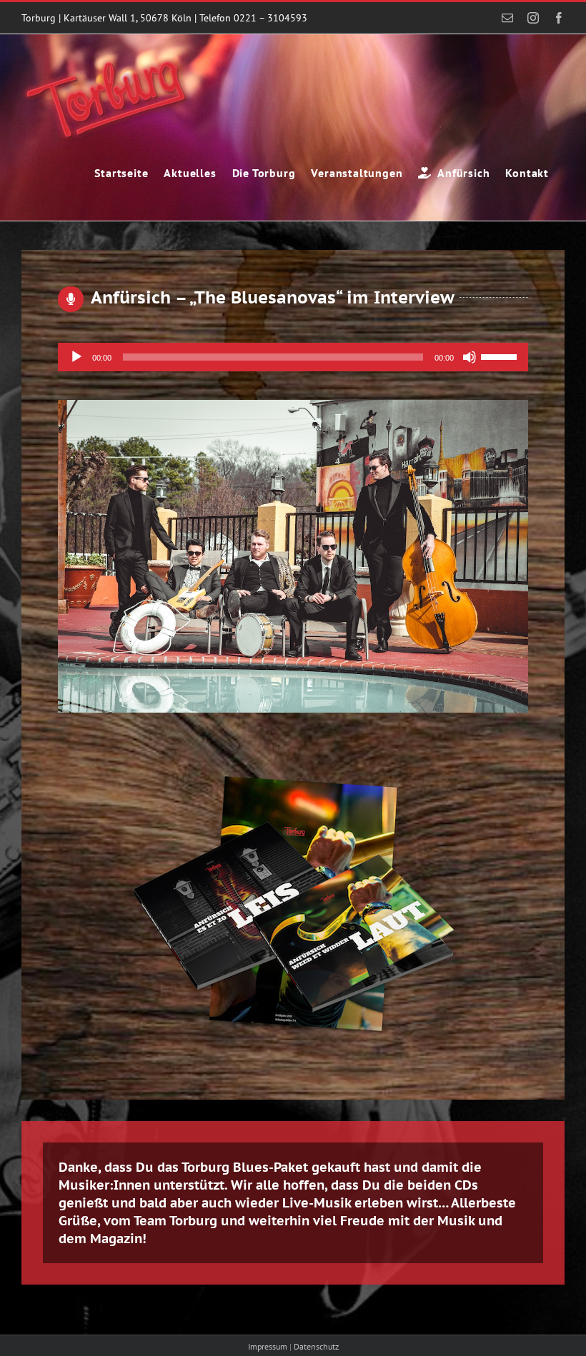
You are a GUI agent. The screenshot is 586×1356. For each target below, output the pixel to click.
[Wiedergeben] (76, 357)
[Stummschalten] (469, 357)
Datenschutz (316, 1346)
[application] (292, 357)
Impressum (267, 1346)
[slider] (501, 355)
